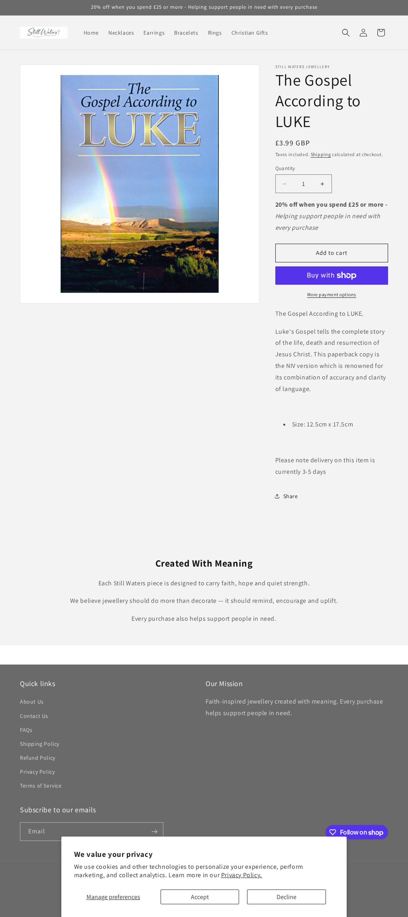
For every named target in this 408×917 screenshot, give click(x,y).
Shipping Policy (39, 743)
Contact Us (34, 716)
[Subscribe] (154, 831)
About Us (32, 701)
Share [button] (290, 496)
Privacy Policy (37, 771)
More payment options (331, 294)
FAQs (26, 729)
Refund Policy (37, 757)
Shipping (321, 154)
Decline (286, 897)
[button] (346, 32)
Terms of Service (41, 785)
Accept (200, 897)
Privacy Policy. (241, 875)
